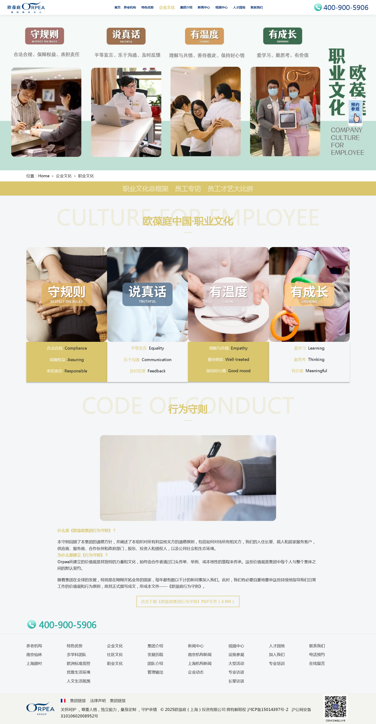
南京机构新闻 (200, 654)
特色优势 (147, 7)
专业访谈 (236, 672)
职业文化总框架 (145, 188)
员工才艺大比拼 (230, 188)
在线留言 (317, 663)
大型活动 (236, 663)
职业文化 (115, 663)
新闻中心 (204, 7)
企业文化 (167, 7)
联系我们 (257, 7)
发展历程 (155, 654)
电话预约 (317, 654)
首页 (117, 7)
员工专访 (188, 188)
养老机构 (130, 7)
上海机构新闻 (200, 663)
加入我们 (277, 654)
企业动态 (196, 672)
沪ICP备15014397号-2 (267, 709)
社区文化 (115, 654)
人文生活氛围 (78, 681)
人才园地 (239, 7)
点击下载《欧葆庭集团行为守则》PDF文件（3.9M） (188, 601)
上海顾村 (34, 663)
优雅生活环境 (78, 672)
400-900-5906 (346, 7)
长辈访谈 (236, 681)
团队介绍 (155, 663)
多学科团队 (76, 654)
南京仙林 (34, 654)
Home (43, 175)
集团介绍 (186, 7)
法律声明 (98, 700)
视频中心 (221, 7)
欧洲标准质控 (78, 663)
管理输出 (155, 672)
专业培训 (277, 663)
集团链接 (78, 700)
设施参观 (236, 654)
